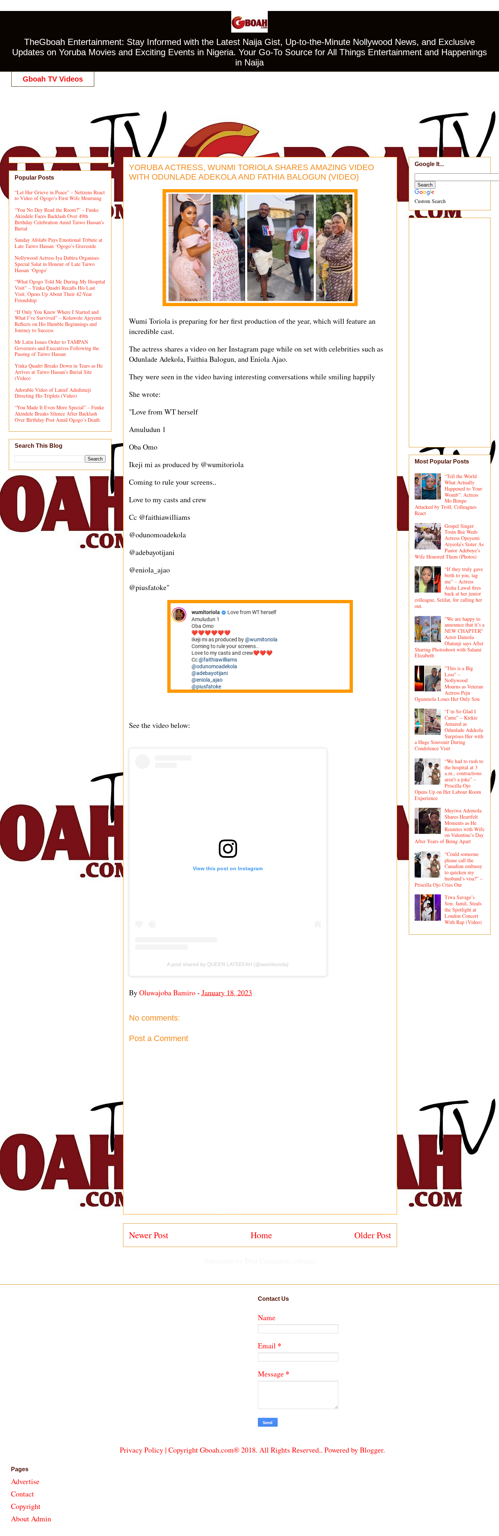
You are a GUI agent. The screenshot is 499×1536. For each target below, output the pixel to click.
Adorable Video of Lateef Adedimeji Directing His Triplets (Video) (53, 392)
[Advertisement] (252, 114)
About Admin (31, 1519)
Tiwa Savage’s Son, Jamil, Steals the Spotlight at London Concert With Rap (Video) (463, 909)
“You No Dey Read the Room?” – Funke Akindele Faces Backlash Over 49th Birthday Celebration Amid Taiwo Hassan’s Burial (59, 219)
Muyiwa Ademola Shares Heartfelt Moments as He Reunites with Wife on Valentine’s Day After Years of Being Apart (450, 826)
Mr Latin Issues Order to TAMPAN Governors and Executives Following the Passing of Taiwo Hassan (57, 348)
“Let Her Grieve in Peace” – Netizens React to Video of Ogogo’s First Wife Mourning (60, 195)
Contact (22, 1494)
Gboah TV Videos (53, 79)
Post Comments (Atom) (280, 1261)
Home (261, 1235)
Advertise (25, 1481)
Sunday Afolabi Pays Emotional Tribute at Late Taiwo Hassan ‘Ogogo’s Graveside (58, 242)
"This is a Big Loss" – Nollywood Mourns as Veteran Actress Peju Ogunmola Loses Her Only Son (449, 683)
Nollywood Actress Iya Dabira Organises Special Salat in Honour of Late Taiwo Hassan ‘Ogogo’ (57, 264)
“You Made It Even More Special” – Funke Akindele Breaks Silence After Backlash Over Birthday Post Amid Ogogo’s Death (59, 413)
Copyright (26, 1506)
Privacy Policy (141, 1450)
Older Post (372, 1235)
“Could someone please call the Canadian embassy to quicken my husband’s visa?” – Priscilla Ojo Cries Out (449, 869)
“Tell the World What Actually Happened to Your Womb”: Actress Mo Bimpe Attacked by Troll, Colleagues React (449, 495)
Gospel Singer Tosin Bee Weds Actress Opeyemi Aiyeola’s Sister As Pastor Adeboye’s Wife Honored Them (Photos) (449, 541)
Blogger (371, 1450)
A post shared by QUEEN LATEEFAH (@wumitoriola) (228, 964)
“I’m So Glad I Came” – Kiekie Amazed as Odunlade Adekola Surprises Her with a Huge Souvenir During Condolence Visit (449, 730)
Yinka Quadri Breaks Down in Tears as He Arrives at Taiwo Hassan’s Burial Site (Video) (59, 372)
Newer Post (148, 1235)
